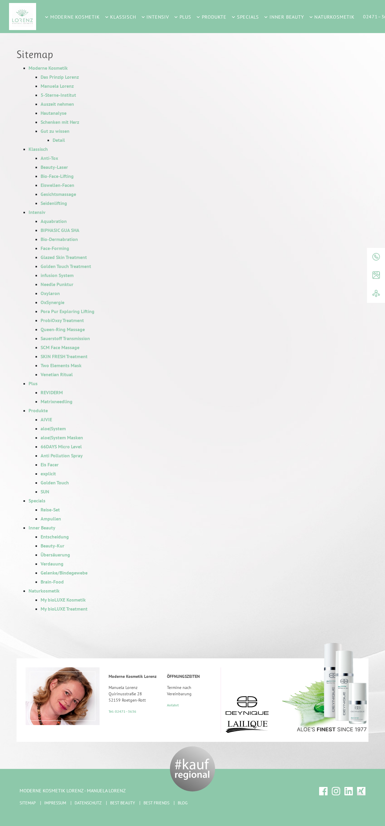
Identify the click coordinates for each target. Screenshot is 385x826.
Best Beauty (122, 803)
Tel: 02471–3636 (122, 711)
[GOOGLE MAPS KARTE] (376, 275)
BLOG (183, 803)
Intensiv (157, 17)
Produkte (213, 17)
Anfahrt (173, 705)
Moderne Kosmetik (74, 17)
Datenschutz (88, 803)
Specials (247, 17)
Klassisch (122, 17)
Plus (184, 17)
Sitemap (28, 803)
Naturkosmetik (334, 17)
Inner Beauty (286, 17)
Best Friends (156, 803)
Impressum (55, 803)
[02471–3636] (376, 257)
